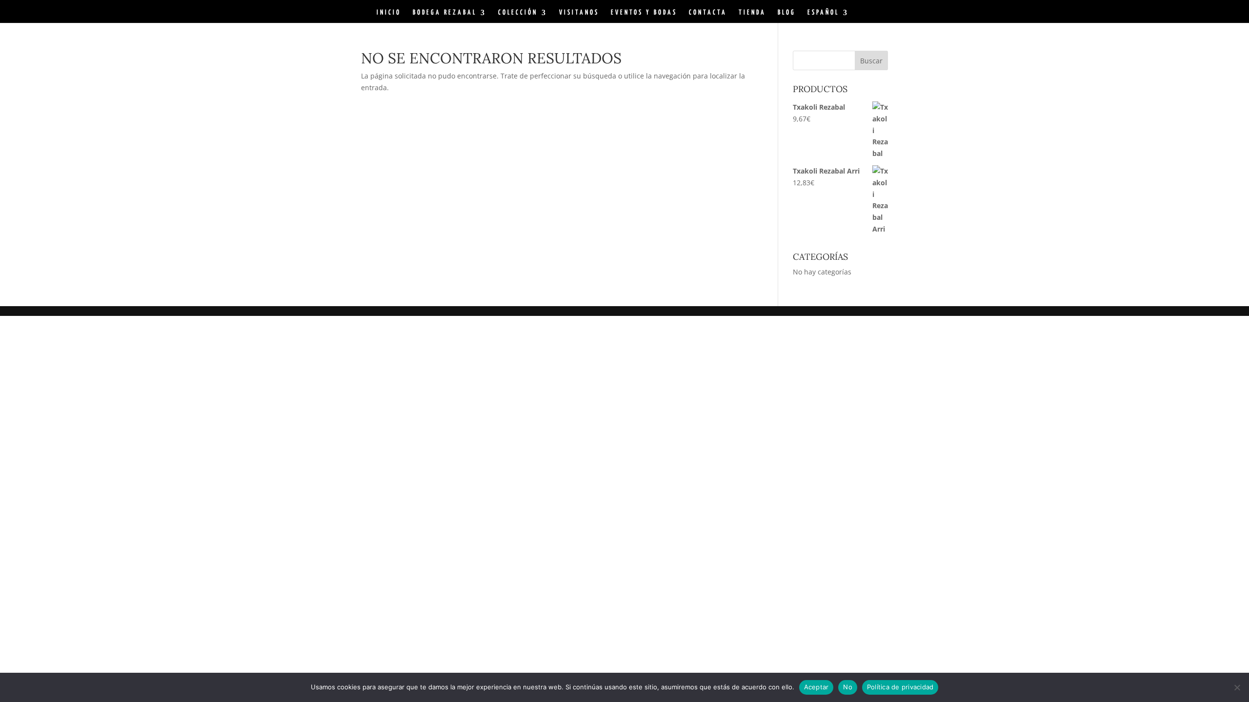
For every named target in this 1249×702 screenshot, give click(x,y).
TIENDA (752, 12)
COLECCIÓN (518, 12)
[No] (1237, 687)
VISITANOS (579, 12)
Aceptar (816, 687)
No (847, 687)
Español (823, 12)
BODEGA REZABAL (445, 12)
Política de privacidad (900, 687)
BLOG (787, 12)
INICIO (389, 12)
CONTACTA (708, 12)
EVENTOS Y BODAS (644, 12)
